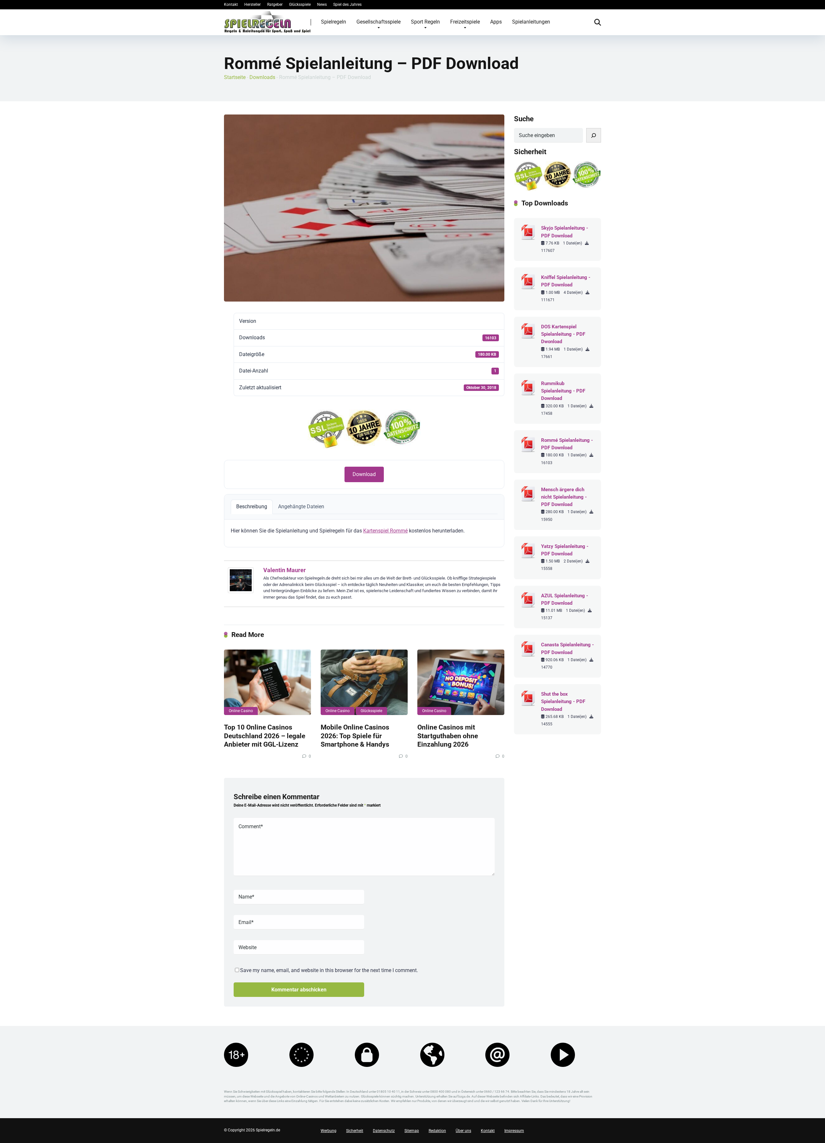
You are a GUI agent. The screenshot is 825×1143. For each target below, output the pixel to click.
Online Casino (241, 711)
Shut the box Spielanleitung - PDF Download (563, 701)
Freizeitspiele (465, 22)
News (322, 4)
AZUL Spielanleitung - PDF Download (564, 599)
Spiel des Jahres (347, 4)
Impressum (514, 1130)
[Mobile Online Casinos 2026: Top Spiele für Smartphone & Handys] (364, 682)
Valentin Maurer (284, 570)
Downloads (262, 77)
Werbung (328, 1130)
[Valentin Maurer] (241, 591)
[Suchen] (593, 135)
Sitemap (411, 1130)
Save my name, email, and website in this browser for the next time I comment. (329, 970)
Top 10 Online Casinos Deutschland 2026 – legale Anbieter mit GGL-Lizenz (264, 735)
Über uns (463, 1130)
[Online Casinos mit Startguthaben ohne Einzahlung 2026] (460, 682)
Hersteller (252, 4)
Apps (496, 22)
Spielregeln (333, 22)
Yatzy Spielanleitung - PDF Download (564, 550)
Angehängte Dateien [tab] (301, 506)
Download (364, 474)
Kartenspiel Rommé (385, 531)
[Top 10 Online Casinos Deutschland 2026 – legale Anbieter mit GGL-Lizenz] (267, 682)
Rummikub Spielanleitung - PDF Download (563, 391)
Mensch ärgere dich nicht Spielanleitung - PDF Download (564, 497)
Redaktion (437, 1130)
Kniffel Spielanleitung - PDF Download (565, 281)
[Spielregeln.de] (267, 22)
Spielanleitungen (531, 22)
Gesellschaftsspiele (378, 22)
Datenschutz (384, 1130)
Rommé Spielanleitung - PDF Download (567, 444)
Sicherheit (354, 1130)
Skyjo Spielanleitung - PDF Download (564, 231)
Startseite (235, 77)
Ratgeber (275, 4)
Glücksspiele (300, 4)
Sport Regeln (425, 22)
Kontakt (231, 4)
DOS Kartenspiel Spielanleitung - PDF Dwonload (563, 334)
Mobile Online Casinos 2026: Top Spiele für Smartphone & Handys (355, 735)
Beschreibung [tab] (251, 506)
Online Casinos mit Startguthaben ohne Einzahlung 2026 (447, 735)
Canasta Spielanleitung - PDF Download (567, 648)
